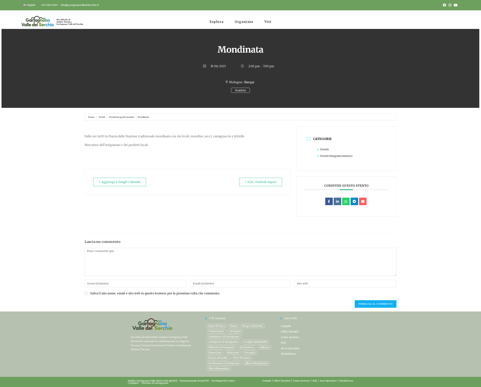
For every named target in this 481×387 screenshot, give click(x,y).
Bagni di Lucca (216, 325)
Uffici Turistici (290, 331)
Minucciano (215, 352)
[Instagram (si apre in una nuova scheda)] (450, 5)
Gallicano (264, 347)
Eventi (102, 117)
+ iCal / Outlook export (261, 182)
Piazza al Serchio (218, 357)
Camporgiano (216, 331)
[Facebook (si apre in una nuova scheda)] (444, 5)
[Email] (363, 201)
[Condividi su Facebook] (329, 201)
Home (91, 117)
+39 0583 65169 (49, 5)
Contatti (286, 326)
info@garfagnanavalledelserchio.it (80, 5)
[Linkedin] (337, 201)
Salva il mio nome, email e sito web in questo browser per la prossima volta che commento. (155, 293)
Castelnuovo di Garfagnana (223, 336)
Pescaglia (249, 352)
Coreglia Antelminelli (255, 341)
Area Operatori (290, 348)
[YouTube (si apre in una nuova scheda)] (455, 5)
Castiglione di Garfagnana (223, 341)
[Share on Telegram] (354, 201)
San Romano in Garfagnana (224, 363)
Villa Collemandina (218, 368)
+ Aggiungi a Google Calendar (120, 182)
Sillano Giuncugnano (256, 363)
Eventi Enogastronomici (121, 117)
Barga (233, 325)
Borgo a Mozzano (252, 325)
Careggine (235, 331)
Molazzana (233, 352)
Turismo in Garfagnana (154, 383)
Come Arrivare (290, 337)
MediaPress (288, 353)
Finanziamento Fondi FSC (195, 380)
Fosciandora (247, 347)
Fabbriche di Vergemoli (221, 347)
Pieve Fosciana (241, 357)
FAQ (283, 342)
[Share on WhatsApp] (346, 201)
